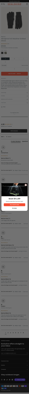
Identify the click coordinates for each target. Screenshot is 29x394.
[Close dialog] (26, 185)
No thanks (14, 208)
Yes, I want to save (14, 204)
